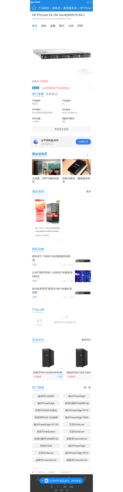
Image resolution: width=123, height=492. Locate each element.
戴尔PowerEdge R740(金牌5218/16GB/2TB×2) (77, 396)
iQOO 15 (40, 472)
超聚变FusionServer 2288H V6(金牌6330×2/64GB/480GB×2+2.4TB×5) (47, 460)
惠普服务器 (70, 8)
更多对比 (86, 339)
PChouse (84, 479)
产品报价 (43, 8)
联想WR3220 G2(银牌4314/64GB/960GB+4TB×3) (47, 418)
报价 (44, 25)
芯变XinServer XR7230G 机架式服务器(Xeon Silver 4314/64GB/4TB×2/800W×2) (77, 432)
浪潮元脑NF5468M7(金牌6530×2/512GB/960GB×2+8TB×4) (77, 403)
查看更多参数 (61, 129)
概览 (34, 25)
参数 (53, 25)
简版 (52, 486)
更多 (88, 191)
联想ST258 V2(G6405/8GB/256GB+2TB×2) (48, 373)
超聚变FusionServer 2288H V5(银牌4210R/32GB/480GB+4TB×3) (77, 439)
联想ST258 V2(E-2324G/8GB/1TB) (81, 373)
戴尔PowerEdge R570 (77, 452)
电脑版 (64, 486)
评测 (80, 25)
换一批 (87, 387)
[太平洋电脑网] (38, 2)
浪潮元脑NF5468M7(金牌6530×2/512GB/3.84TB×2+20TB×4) (47, 439)
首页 (56, 490)
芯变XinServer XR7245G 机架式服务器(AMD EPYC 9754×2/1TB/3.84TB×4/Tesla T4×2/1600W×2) (47, 453)
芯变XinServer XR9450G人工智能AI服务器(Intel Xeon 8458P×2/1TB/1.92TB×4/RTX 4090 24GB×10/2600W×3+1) (77, 425)
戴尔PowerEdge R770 (77, 410)
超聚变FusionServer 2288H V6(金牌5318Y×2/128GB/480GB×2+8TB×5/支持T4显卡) (77, 460)
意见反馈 (71, 486)
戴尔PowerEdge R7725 (46, 424)
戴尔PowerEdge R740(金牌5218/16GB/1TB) (77, 446)
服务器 (56, 8)
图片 (62, 25)
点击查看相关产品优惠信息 (56, 88)
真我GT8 (52, 472)
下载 (88, 2)
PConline (38, 479)
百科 (67, 490)
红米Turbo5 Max (65, 472)
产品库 (61, 490)
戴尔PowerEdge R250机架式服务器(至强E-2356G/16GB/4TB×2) (77, 418)
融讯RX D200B (46, 396)
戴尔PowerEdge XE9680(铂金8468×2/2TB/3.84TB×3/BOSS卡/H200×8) (47, 403)
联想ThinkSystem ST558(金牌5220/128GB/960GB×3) (46, 432)
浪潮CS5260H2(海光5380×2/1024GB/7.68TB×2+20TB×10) (47, 410)
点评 (71, 25)
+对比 (60, 376)
